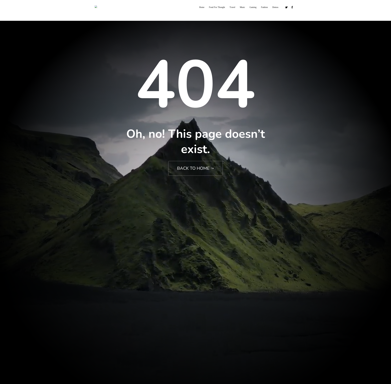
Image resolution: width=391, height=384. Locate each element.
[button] (195, 168)
